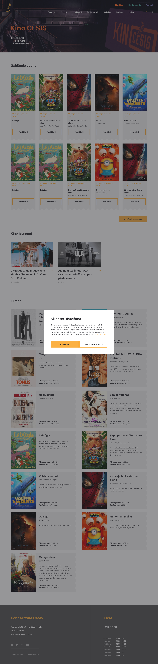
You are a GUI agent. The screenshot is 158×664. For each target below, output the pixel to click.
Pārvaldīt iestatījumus (93, 344)
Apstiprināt (65, 344)
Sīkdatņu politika (100, 334)
